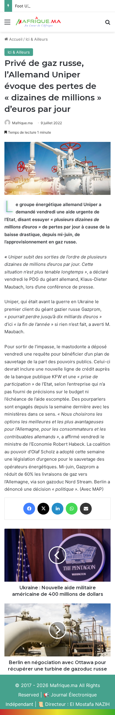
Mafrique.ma (22, 123)
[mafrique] (38, 22)
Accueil (15, 39)
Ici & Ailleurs (37, 39)
